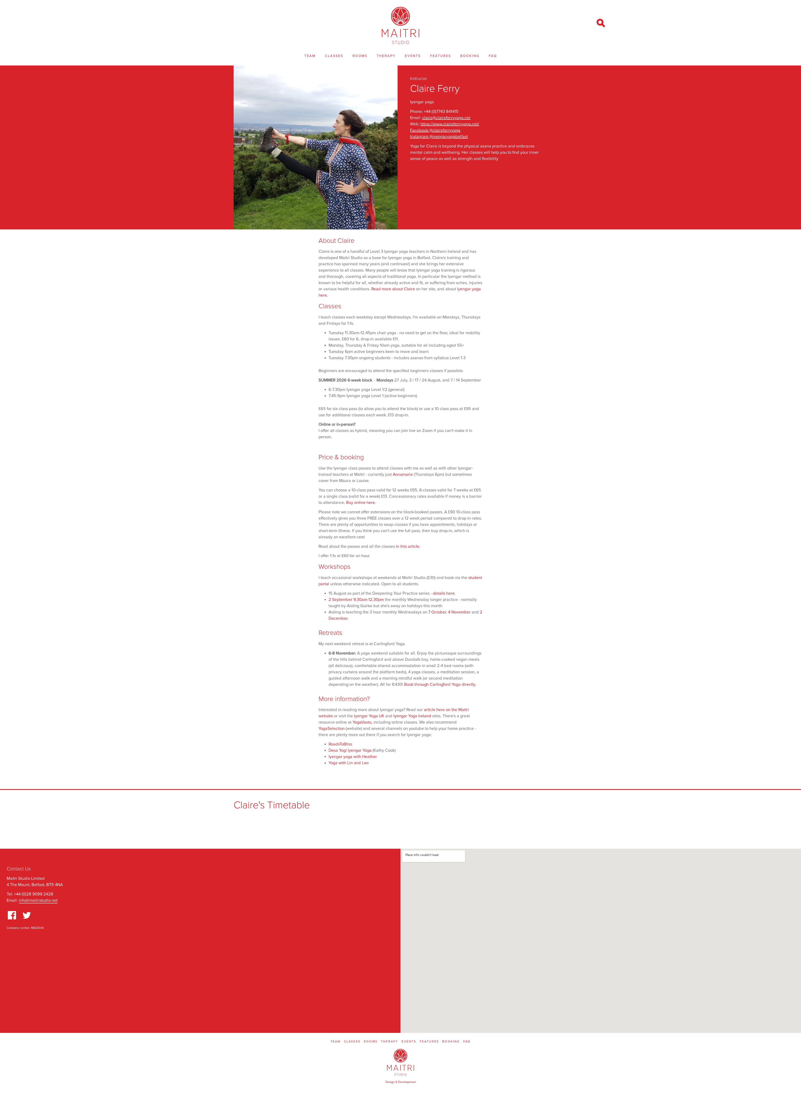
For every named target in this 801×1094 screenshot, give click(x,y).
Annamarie (403, 474)
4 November (459, 612)
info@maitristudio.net (38, 900)
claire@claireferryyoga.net (446, 117)
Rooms (360, 56)
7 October (437, 612)
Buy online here (360, 502)
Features (440, 56)
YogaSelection (332, 728)
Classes (334, 56)
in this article (407, 546)
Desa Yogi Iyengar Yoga (350, 750)
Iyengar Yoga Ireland (412, 716)
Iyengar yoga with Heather (353, 756)
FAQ (493, 56)
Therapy (386, 56)
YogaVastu (362, 722)
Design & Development (400, 1082)
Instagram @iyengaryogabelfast (439, 136)
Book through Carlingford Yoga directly (439, 684)
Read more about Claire (393, 289)
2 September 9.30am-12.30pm (356, 599)
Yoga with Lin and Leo (349, 762)
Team (310, 56)
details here (444, 593)
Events (413, 56)
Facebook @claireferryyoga (435, 130)
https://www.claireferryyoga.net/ (450, 124)
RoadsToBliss (340, 744)
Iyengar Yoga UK (369, 716)
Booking (469, 56)
